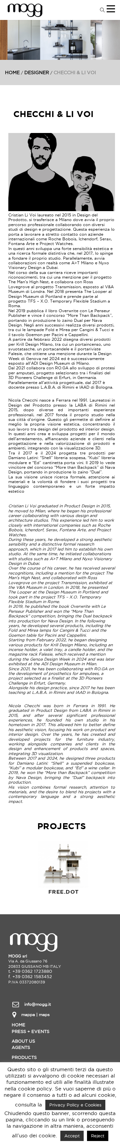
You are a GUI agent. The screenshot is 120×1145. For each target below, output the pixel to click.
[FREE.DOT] (63, 863)
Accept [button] (72, 1135)
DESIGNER (36, 72)
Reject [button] (97, 1135)
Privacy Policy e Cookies (75, 1104)
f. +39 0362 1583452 (30, 976)
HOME (12, 72)
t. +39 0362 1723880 (30, 971)
